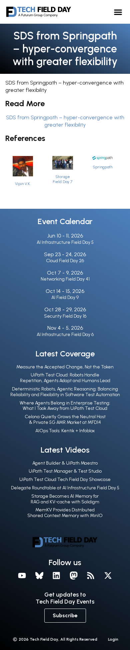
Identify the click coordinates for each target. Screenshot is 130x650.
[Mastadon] (73, 575)
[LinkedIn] (56, 575)
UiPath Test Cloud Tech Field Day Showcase (65, 479)
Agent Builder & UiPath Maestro (65, 463)
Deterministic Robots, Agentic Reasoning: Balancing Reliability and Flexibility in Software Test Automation (65, 391)
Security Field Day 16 (65, 316)
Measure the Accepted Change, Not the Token (65, 367)
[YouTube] (22, 575)
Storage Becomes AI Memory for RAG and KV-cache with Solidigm (65, 499)
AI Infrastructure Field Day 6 (65, 334)
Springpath (102, 167)
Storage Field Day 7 (62, 179)
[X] (108, 575)
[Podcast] (91, 575)
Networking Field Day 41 (65, 279)
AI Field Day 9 (65, 297)
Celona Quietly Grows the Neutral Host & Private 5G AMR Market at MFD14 (65, 419)
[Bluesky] (39, 575)
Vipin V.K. (23, 183)
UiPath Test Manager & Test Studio (65, 471)
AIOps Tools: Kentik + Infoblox (65, 431)
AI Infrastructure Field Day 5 (65, 242)
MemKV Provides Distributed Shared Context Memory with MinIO (65, 512)
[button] (118, 11)
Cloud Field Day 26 (65, 261)
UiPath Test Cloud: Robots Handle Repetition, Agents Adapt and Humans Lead (65, 377)
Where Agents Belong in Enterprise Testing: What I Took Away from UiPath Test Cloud (65, 406)
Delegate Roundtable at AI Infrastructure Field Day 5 (65, 488)
